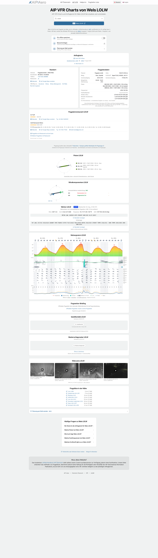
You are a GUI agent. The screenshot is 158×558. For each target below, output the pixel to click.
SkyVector (41, 84)
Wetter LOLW (67, 207)
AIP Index (66, 473)
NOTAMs (64, 84)
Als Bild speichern (82, 297)
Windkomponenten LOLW (79, 182)
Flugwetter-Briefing (79, 303)
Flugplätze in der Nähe (79, 388)
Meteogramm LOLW (79, 235)
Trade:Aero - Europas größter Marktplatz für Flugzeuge (87, 145)
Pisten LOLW (79, 155)
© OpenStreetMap (86, 353)
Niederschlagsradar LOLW (79, 337)
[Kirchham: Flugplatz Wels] (42, 369)
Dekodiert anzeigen (79, 218)
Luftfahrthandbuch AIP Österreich (52, 462)
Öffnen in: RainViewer (79, 351)
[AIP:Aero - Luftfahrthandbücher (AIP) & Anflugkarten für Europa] (37, 2)
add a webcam (87, 382)
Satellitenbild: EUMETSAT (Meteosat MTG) (79, 331)
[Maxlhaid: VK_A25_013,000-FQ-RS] (67, 370)
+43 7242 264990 (43, 76)
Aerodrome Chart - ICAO (72, 60)
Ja (38, 78)
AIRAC (79, 31)
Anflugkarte (79, 55)
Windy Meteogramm (55, 84)
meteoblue (73, 297)
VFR (87, 473)
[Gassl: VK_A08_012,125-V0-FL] (116, 370)
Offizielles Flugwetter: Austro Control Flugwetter (79, 308)
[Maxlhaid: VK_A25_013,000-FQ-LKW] (91, 370)
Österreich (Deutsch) (77, 473)
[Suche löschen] (102, 18)
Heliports (83, 2)
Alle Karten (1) (79, 63)
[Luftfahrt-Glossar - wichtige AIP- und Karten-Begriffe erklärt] (79, 61)
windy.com (80, 382)
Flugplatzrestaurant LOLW (79, 112)
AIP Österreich (65, 2)
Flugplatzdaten (104, 70)
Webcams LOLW (79, 361)
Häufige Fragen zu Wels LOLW (76, 421)
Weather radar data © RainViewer (75, 353)
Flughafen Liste (93, 2)
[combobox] (79, 19)
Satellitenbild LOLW (79, 317)
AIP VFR (75, 2)
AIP (90, 29)
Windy (47, 84)
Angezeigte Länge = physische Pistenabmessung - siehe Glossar (79, 176)
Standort (54, 70)
